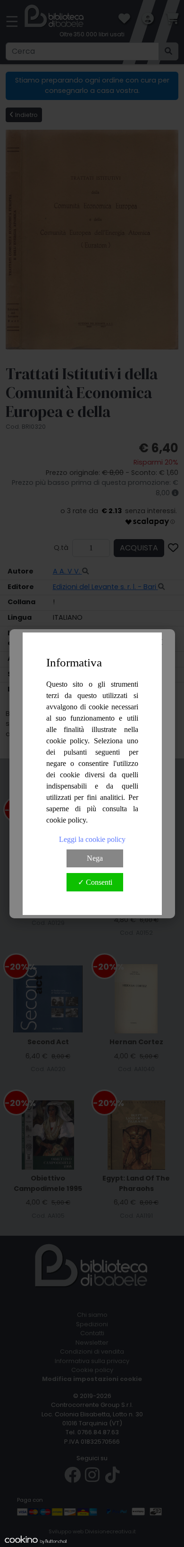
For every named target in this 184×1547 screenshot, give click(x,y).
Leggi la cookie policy (92, 839)
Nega (95, 858)
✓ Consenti (95, 882)
